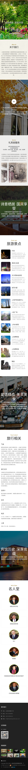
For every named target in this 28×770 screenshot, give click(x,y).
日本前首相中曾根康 (14, 693)
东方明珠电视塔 (17, 275)
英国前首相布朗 (14, 624)
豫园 (13, 361)
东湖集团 (4, 729)
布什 (14, 641)
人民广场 (14, 312)
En (20, 3)
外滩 (13, 251)
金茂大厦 (14, 288)
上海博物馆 (15, 337)
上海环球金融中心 (17, 300)
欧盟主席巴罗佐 (14, 606)
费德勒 (14, 658)
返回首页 (4, 760)
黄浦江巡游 (15, 263)
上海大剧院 (15, 325)
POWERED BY (6, 767)
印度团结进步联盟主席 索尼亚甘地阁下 (14, 676)
